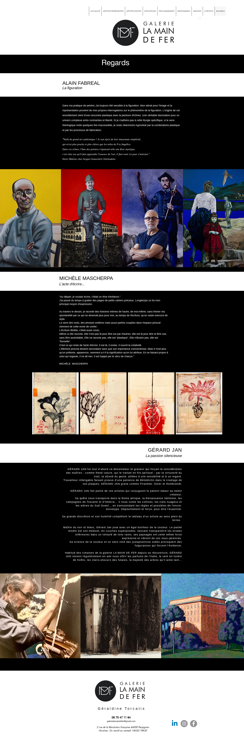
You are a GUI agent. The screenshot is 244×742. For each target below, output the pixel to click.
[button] (197, 11)
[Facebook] (193, 723)
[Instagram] (184, 723)
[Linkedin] (174, 723)
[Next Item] (218, 403)
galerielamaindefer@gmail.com (121, 721)
